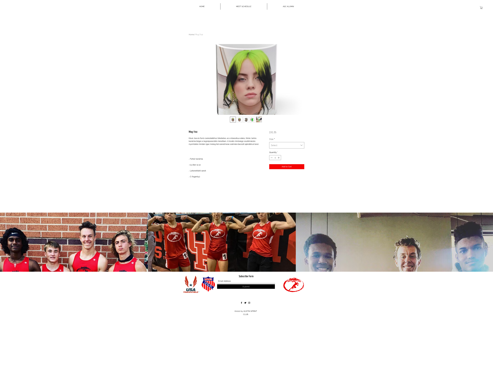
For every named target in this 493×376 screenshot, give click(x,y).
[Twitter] (245, 302)
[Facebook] (241, 302)
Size (272, 139)
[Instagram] (249, 302)
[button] (481, 7)
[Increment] (279, 157)
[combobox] (286, 145)
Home (191, 34)
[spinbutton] (275, 157)
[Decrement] (271, 157)
